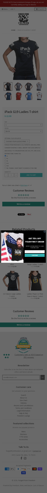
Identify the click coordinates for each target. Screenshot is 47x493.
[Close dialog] (44, 231)
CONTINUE (35, 255)
